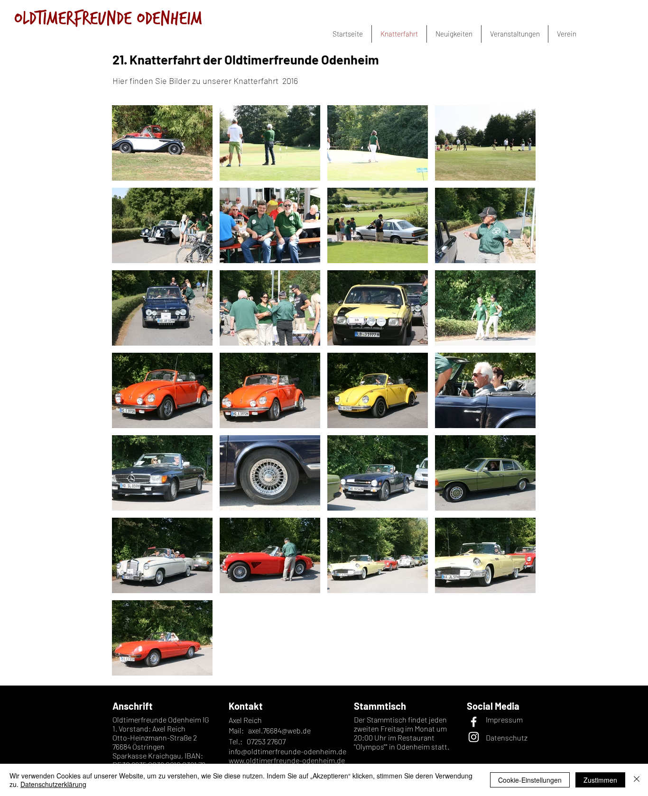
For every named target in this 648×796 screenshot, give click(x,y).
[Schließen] (636, 779)
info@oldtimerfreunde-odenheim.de (287, 751)
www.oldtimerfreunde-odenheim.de (287, 760)
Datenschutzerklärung (53, 784)
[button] (566, 34)
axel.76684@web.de (279, 730)
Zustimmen (600, 780)
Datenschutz (507, 737)
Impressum (504, 719)
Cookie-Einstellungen (530, 780)
